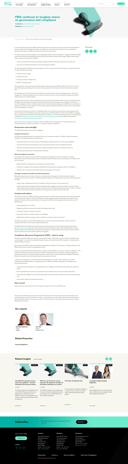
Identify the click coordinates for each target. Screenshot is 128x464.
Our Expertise (32, 4)
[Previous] (106, 359)
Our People (20, 4)
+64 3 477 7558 (81, 445)
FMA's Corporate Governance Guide (49, 116)
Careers (57, 4)
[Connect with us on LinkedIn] (16, 447)
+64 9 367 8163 (44, 449)
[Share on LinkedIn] (87, 51)
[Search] (113, 3)
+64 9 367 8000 (46, 447)
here (52, 114)
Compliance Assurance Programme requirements (29, 118)
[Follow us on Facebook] (20, 447)
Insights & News (46, 4)
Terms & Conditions (69, 455)
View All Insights (38, 359)
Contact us (121, 3)
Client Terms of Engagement (88, 455)
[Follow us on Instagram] (23, 447)
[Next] (110, 359)
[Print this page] (91, 51)
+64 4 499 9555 (65, 447)
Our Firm (67, 4)
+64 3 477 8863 (83, 443)
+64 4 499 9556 (63, 449)
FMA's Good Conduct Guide (30, 116)
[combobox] (106, 3)
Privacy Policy (41, 455)
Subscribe (80, 422)
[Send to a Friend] (95, 51)
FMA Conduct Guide (22, 228)
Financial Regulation (21, 344)
